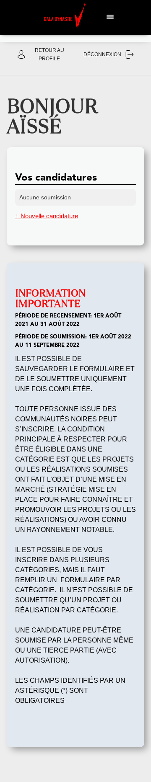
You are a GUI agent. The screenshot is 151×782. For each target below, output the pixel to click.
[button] (110, 16)
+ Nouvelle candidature (46, 215)
